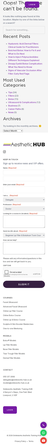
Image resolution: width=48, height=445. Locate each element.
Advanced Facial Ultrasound (15, 306)
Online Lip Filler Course (13, 311)
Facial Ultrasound (10, 302)
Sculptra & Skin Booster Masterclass (18, 324)
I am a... (10, 195)
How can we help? (10, 240)
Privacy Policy (20, 441)
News (11, 112)
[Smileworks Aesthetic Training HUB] (13, 4)
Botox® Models (9, 340)
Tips (10, 92)
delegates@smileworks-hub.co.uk (17, 380)
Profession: (12, 204)
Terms (31, 441)
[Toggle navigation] (43, 4)
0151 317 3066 (9, 377)
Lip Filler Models (10, 345)
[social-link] (4, 152)
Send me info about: (15, 231)
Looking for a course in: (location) (20, 213)
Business (12, 106)
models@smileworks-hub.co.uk (16, 383)
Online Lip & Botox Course (14, 320)
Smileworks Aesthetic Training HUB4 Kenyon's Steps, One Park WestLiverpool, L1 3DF (18, 392)
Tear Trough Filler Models (14, 353)
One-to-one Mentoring (12, 328)
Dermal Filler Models (11, 358)
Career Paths (14, 109)
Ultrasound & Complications (22, 102)
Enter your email (13, 184)
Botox (11, 99)
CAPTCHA (7, 265)
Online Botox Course (12, 315)
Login (32, 4)
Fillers (11, 96)
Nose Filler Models (11, 349)
